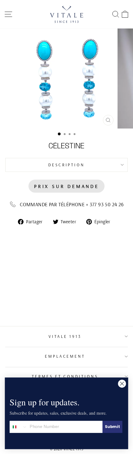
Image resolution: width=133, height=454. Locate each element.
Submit (112, 427)
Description (66, 164)
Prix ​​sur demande (66, 186)
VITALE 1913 (65, 336)
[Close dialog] (122, 383)
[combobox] (18, 427)
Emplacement (65, 356)
